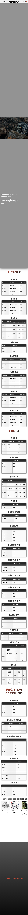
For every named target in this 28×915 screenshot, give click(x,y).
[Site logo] (14, 1)
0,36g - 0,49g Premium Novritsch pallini (15, 812)
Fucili (14, 878)
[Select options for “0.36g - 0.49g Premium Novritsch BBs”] (17, 802)
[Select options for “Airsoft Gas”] (8, 802)
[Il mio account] (23, 1)
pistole (8, 878)
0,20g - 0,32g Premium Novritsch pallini (24, 812)
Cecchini (20, 878)
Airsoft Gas (5, 810)
